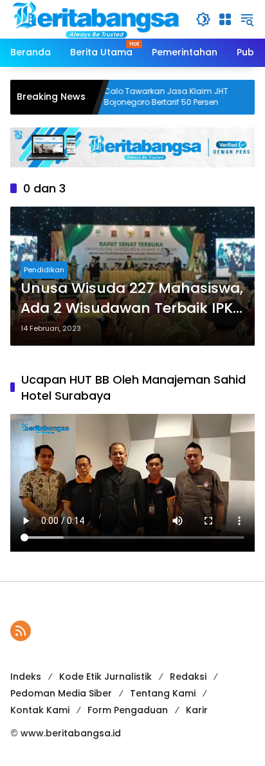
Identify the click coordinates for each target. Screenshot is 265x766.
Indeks (25, 676)
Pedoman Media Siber (61, 693)
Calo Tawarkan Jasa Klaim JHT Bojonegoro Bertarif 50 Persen (148, 96)
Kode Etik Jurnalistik (105, 676)
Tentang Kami (163, 693)
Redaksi (188, 676)
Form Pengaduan (127, 710)
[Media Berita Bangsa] (96, 18)
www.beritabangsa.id (71, 733)
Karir (197, 710)
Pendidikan (44, 270)
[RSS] (20, 631)
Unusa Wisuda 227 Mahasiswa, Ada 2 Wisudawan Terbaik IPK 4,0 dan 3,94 (132, 299)
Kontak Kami (39, 710)
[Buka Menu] (225, 19)
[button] (203, 19)
